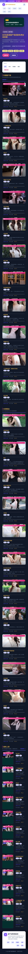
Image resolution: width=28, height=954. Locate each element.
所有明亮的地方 (7, 287)
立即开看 (6, 55)
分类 (9, 8)
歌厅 (4, 458)
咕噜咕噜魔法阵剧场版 (8, 650)
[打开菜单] (24, 4)
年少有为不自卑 (7, 568)
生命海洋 (5, 678)
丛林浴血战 (6, 430)
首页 (4, 8)
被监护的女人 (6, 595)
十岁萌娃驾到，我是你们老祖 (10, 368)
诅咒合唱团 (6, 206)
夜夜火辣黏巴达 (7, 485)
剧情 (4, 11)
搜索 (20, 8)
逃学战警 (5, 395)
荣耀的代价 (6, 341)
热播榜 (14, 8)
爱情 (9, 11)
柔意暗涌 (5, 314)
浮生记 (5, 152)
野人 (4, 733)
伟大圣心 (5, 98)
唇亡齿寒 (5, 260)
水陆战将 (5, 233)
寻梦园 (5, 513)
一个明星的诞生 (7, 125)
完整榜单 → (5, 79)
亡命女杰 (5, 623)
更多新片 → (23, 748)
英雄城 (5, 706)
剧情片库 (6, 70)
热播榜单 (14, 55)
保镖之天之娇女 (7, 179)
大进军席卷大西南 (7, 540)
